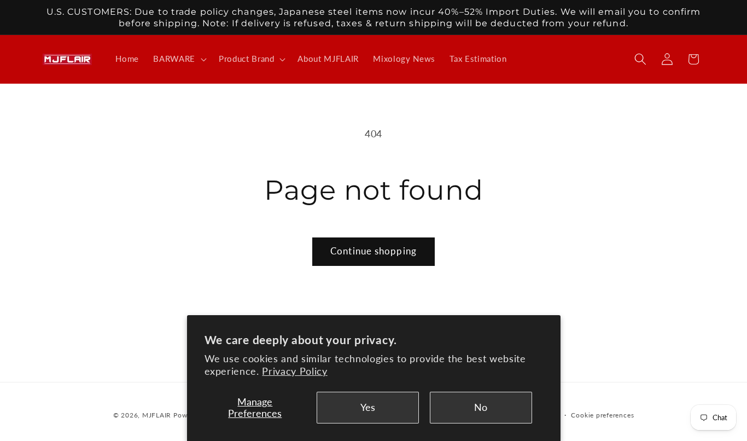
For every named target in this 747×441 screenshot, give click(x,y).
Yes (367, 407)
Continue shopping (373, 251)
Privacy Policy (294, 371)
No (480, 407)
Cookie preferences (602, 415)
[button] (179, 59)
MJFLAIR (156, 415)
